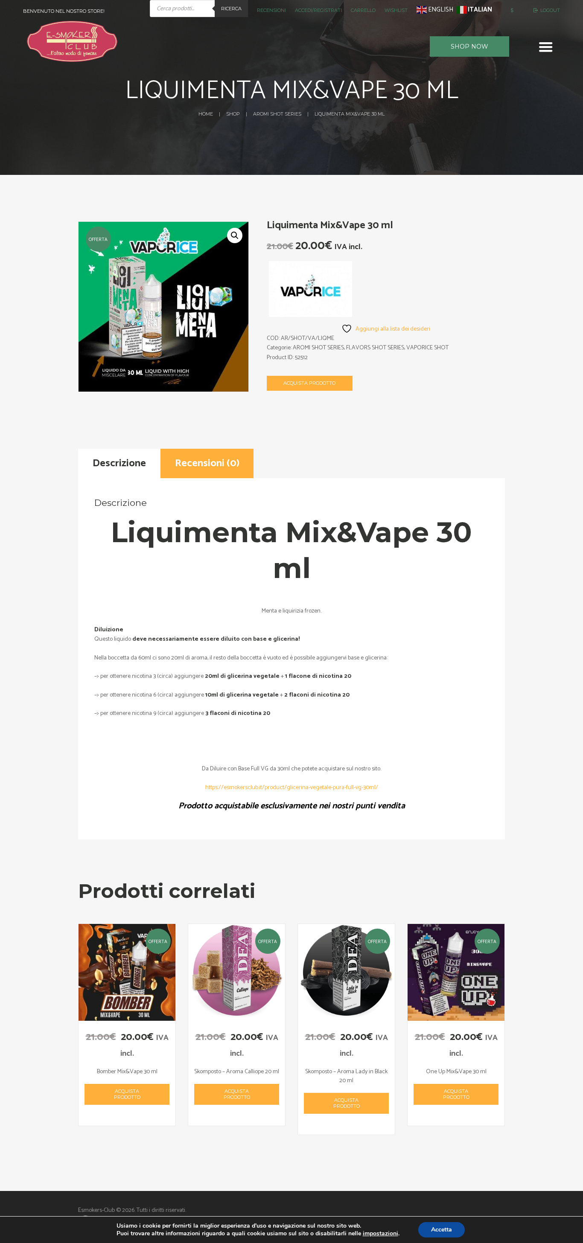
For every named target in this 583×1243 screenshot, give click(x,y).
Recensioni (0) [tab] (207, 463)
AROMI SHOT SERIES (277, 114)
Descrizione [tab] (119, 463)
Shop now (469, 46)
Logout (550, 10)
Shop (232, 114)
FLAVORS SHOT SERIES (375, 348)
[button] (234, 235)
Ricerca (231, 9)
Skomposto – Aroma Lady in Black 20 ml (346, 1076)
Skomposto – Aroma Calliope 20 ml (236, 1072)
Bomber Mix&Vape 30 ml (127, 1072)
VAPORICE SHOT (427, 348)
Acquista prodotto (309, 383)
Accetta (441, 1230)
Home (205, 114)
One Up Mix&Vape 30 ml (456, 1072)
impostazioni (380, 1233)
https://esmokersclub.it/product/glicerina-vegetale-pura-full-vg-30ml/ (291, 788)
